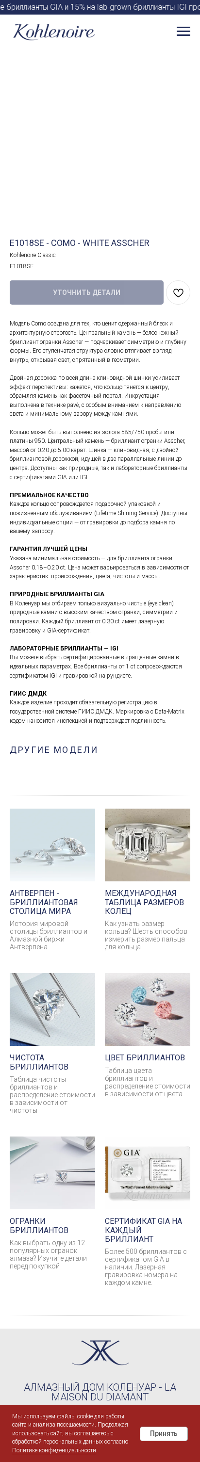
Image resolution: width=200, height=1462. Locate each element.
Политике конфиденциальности (54, 1450)
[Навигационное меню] (183, 31)
